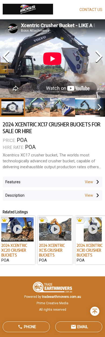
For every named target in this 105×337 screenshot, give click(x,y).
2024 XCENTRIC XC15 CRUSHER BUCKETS (52, 250)
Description (14, 195)
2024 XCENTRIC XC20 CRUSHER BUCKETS (14, 250)
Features (12, 182)
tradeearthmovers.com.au (61, 297)
